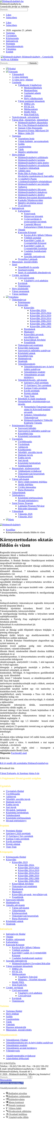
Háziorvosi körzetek (33, 216)
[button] (12, 1083)
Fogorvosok (29, 213)
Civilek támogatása (27, 487)
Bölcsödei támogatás (28, 508)
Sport (14, 264)
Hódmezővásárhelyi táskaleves (32, 192)
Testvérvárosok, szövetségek (25, 117)
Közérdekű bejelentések (29, 463)
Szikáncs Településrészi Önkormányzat (35, 416)
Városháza (11, 49)
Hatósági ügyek (25, 455)
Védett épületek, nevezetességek (33, 141)
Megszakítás (6, 1080)
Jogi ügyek (23, 460)
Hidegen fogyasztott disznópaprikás (35, 197)
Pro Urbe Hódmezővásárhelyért (33, 125)
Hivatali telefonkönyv (28, 500)
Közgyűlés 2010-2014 (40, 318)
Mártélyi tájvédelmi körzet (30, 203)
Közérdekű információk (29, 436)
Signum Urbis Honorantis (30, 128)
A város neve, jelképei (22, 79)
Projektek (10, 43)
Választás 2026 (25, 514)
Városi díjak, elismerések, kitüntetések (30, 120)
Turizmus (10, 33)
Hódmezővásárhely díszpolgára (33, 122)
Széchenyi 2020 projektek (36, 382)
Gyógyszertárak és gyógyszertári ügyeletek (35, 220)
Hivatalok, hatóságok (16, 810)
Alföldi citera (24, 170)
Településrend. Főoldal (17, 1040)
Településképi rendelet (34, 372)
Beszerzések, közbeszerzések (26, 468)
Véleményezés (13, 1050)
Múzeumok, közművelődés (25, 262)
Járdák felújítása (25, 484)
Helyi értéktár (18, 154)
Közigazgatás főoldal (16, 857)
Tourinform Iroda (26, 138)
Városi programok (20, 291)
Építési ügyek (24, 457)
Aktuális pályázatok (15, 905)
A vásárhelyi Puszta (27, 179)
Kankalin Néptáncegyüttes (30, 200)
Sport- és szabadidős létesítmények (34, 272)
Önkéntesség (24, 286)
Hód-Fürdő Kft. (31, 114)
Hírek (11, 519)
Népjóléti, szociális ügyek (30, 452)
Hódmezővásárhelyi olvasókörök (33, 165)
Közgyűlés (23, 305)
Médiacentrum (31, 109)
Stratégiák (22, 361)
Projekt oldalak (31, 393)
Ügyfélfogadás (25, 441)
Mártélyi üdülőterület (28, 152)
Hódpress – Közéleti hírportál (32, 979)
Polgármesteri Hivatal (22, 425)
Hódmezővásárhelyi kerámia (31, 160)
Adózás (27, 95)
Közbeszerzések (25, 476)
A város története (20, 77)
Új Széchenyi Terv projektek (37, 385)
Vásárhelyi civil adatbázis (36, 280)
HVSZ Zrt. (29, 106)
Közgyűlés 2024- (38, 310)
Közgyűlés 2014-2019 (40, 315)
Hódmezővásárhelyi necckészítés (33, 184)
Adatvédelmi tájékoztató (17, 1058)
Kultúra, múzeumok (15, 939)
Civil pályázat (24, 995)
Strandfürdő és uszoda (28, 267)
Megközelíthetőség (33, 87)
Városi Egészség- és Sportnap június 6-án (19, 773)
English (9, 51)
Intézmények (12, 41)
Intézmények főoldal (15, 934)
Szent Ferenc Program (22, 503)
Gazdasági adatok (32, 93)
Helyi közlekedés (20, 288)
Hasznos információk (16, 1027)
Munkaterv (29, 332)
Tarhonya (22, 187)
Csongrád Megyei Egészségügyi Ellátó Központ (38, 225)
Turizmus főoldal (14, 1011)
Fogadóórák (29, 342)
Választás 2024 (25, 516)
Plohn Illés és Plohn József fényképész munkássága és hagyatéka (36, 174)
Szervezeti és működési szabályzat (34, 350)
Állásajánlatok (19, 492)
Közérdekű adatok (26, 353)
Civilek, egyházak (20, 275)
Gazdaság (16, 82)
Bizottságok (29, 329)
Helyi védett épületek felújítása (32, 482)
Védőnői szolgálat (32, 237)
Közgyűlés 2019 (20, 862)
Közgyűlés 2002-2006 (40, 323)
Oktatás (21, 229)
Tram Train (29, 396)
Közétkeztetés (24, 449)
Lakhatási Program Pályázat (31, 506)
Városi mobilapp (20, 294)
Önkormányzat (19, 299)
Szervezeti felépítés (27, 428)
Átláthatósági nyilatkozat (29, 471)
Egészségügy (24, 211)
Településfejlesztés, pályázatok (32, 380)
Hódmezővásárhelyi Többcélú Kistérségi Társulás (38, 421)
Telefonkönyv (18, 495)
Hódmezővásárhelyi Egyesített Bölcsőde (31, 963)
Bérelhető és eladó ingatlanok (32, 398)
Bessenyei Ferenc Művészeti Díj (33, 130)
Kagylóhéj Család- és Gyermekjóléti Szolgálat (35, 247)
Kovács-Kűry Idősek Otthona (38, 235)
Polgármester (24, 302)
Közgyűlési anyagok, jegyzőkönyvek (34, 335)
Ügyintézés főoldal (15, 791)
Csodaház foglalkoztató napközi (27, 958)
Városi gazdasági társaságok (31, 101)
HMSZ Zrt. (29, 104)
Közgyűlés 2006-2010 (40, 321)
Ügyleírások (24, 444)
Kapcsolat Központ (27, 232)
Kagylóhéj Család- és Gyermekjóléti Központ (35, 241)
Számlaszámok (25, 465)
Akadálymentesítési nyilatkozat (20, 1055)
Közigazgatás (12, 38)
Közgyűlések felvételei (35, 340)
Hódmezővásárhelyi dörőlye (31, 195)
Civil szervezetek (26, 278)
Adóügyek (23, 447)
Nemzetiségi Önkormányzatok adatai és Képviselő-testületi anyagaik (38, 409)
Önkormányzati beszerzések (31, 473)
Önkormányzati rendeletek (30, 345)
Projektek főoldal (14, 830)
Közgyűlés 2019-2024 (40, 313)
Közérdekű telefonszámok (30, 498)
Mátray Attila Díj (26, 133)
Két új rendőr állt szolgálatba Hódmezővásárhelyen (24, 763)
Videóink (10, 1024)
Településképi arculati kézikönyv (21, 1048)
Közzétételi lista (25, 356)
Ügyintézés (11, 35)
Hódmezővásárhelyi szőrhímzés (33, 157)
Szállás (21, 144)
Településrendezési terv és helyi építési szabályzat (39, 368)
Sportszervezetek (26, 270)
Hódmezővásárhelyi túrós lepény (33, 162)
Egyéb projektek (32, 390)
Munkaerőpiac (31, 90)
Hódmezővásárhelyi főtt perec (32, 189)
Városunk (13, 71)
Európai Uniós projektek (35, 388)
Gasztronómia (24, 146)
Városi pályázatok (20, 479)
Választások (17, 511)
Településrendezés (14, 46)
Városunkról (18, 74)
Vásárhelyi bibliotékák (28, 168)
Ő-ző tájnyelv (24, 205)
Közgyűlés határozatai (28, 348)
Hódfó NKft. (30, 112)
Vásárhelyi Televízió (28, 977)
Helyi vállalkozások (33, 98)
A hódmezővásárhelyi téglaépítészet (35, 181)
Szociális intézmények (34, 256)
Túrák (21, 149)
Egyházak (22, 283)
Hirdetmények (25, 358)
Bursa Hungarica (26, 490)
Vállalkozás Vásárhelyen (30, 85)
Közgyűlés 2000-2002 (40, 326)
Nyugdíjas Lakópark (28, 259)
